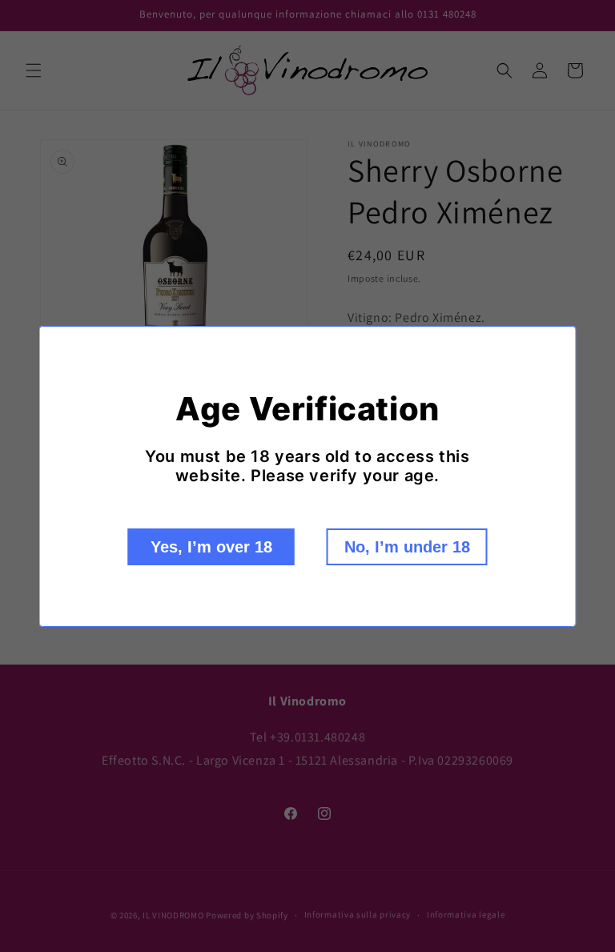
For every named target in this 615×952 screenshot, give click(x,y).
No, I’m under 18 (407, 547)
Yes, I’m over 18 (211, 547)
